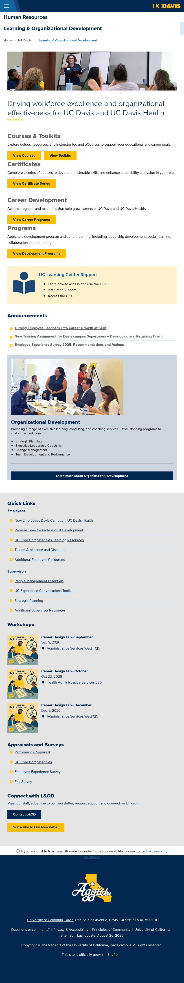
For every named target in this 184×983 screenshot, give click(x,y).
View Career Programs (31, 219)
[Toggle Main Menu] (7, 6)
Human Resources (26, 17)
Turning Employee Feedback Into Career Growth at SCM (60, 328)
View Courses (24, 155)
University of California (152, 929)
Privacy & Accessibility (70, 929)
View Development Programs (36, 253)
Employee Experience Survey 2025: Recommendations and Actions (69, 344)
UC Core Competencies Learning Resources (49, 540)
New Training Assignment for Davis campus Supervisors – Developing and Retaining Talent (89, 336)
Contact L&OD (24, 814)
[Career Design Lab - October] (22, 683)
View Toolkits (60, 155)
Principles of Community (111, 929)
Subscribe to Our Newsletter (36, 827)
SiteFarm (114, 954)
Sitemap (67, 935)
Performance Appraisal (32, 752)
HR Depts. (25, 40)
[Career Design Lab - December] (22, 717)
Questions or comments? (30, 929)
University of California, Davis (50, 919)
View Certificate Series (31, 183)
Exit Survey (23, 781)
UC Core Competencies (33, 762)
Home (8, 40)
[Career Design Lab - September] (22, 649)
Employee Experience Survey (38, 771)
